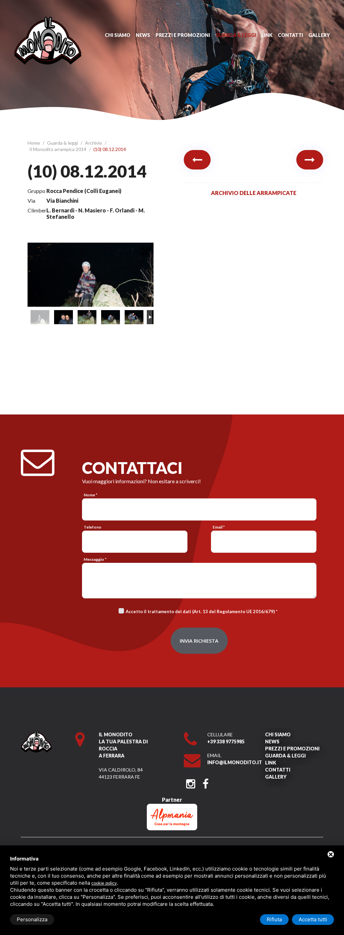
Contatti (290, 35)
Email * (219, 527)
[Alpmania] (172, 807)
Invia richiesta (199, 640)
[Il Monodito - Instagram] (191, 782)
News (143, 35)
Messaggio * (95, 559)
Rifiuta (274, 919)
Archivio (94, 143)
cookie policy (104, 883)
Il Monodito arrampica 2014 (58, 149)
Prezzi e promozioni (183, 35)
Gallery (319, 35)
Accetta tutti (313, 919)
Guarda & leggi (235, 35)
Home (34, 143)
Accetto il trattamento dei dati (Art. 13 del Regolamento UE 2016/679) (200, 611)
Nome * (90, 494)
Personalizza (32, 919)
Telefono (92, 527)
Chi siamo (117, 35)
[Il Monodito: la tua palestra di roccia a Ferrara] (47, 20)
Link (266, 35)
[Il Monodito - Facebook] (205, 782)
